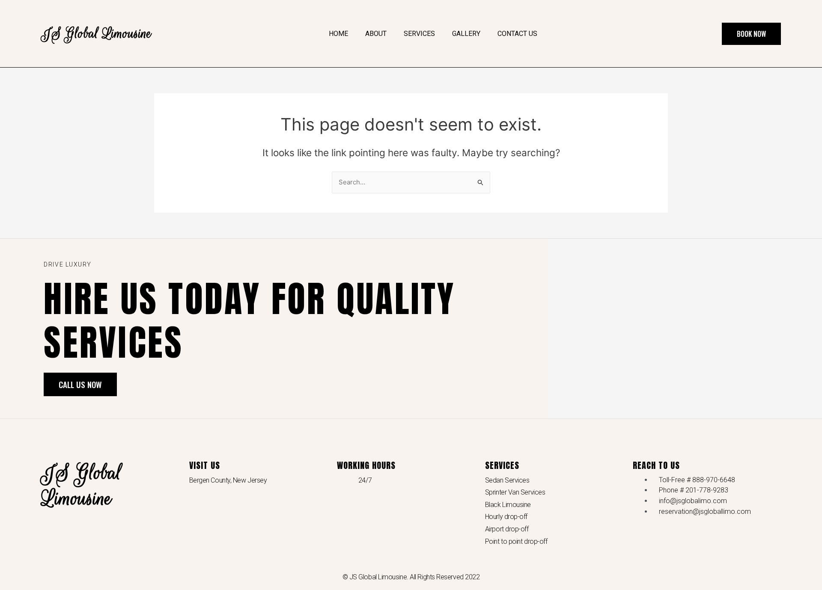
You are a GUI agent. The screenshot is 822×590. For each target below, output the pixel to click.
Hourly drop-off (506, 517)
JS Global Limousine (96, 33)
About (376, 34)
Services (419, 34)
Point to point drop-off (516, 541)
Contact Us (517, 34)
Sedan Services (507, 480)
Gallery (466, 34)
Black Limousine (508, 505)
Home (338, 34)
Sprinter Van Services (515, 492)
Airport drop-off (507, 529)
